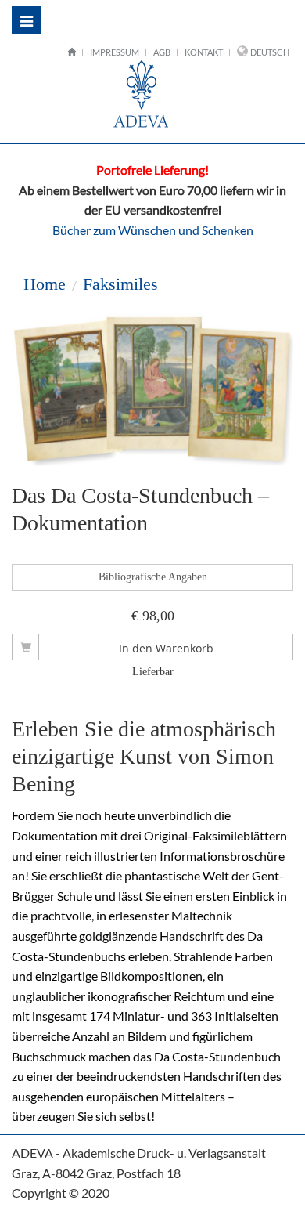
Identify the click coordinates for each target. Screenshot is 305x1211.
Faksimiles (120, 284)
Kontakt (204, 52)
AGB (161, 52)
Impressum (114, 52)
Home (44, 284)
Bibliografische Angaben (153, 577)
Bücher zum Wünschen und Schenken (152, 229)
